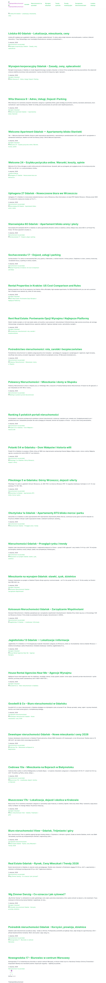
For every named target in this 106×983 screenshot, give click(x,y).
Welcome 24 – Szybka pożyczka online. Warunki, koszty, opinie (46, 162)
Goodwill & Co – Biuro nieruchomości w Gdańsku (37, 703)
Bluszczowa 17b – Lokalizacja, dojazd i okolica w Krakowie (43, 799)
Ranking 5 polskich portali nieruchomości (33, 414)
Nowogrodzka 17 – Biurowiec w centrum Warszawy (39, 957)
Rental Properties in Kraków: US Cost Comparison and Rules (44, 285)
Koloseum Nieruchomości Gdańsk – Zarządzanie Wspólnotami (45, 609)
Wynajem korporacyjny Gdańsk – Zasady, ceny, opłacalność (44, 66)
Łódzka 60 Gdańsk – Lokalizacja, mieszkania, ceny (38, 33)
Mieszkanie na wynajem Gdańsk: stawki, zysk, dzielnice (42, 576)
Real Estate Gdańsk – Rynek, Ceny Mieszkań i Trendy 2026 (43, 863)
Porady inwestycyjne (68, 4)
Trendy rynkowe (57, 4)
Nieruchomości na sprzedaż (36, 4)
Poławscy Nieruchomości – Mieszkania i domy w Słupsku (42, 381)
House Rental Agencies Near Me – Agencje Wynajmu (39, 672)
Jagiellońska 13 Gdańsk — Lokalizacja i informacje (38, 640)
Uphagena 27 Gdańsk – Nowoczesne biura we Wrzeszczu (42, 193)
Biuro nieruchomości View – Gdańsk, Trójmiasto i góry (40, 830)
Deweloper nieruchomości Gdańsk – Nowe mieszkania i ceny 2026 (48, 734)
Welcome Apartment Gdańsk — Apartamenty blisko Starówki (45, 131)
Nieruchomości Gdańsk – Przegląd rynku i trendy (37, 543)
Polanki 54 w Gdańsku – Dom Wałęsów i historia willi (39, 447)
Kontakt (27, 4)
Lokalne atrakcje (93, 4)
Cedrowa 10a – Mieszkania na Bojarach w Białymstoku (41, 767)
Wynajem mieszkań (48, 4)
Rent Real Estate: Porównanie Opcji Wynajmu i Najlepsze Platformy (48, 318)
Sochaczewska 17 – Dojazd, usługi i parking (34, 254)
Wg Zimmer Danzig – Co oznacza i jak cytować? (37, 894)
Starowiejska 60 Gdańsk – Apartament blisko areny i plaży (43, 224)
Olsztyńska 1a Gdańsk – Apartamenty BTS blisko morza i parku (46, 512)
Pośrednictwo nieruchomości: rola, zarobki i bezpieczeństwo (45, 349)
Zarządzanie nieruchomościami (80, 4)
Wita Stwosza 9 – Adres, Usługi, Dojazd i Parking (37, 99)
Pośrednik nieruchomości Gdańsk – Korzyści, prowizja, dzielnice (47, 927)
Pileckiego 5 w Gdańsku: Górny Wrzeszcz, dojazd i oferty (42, 480)
